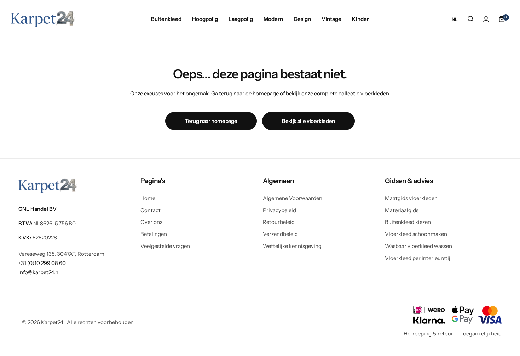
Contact (150, 210)
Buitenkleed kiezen (408, 222)
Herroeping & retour (428, 333)
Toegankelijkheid (481, 333)
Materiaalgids (401, 210)
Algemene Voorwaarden (292, 198)
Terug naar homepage (211, 121)
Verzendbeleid (280, 234)
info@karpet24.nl (39, 272)
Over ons (151, 222)
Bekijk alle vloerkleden (308, 121)
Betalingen (153, 234)
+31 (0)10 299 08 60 (42, 263)
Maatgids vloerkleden (411, 198)
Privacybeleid (279, 210)
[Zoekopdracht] (470, 19)
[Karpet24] (43, 18)
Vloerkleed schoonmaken (416, 234)
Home (147, 198)
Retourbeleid (279, 222)
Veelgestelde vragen (165, 246)
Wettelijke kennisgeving (292, 246)
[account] (486, 19)
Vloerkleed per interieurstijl (418, 258)
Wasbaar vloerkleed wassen (418, 246)
